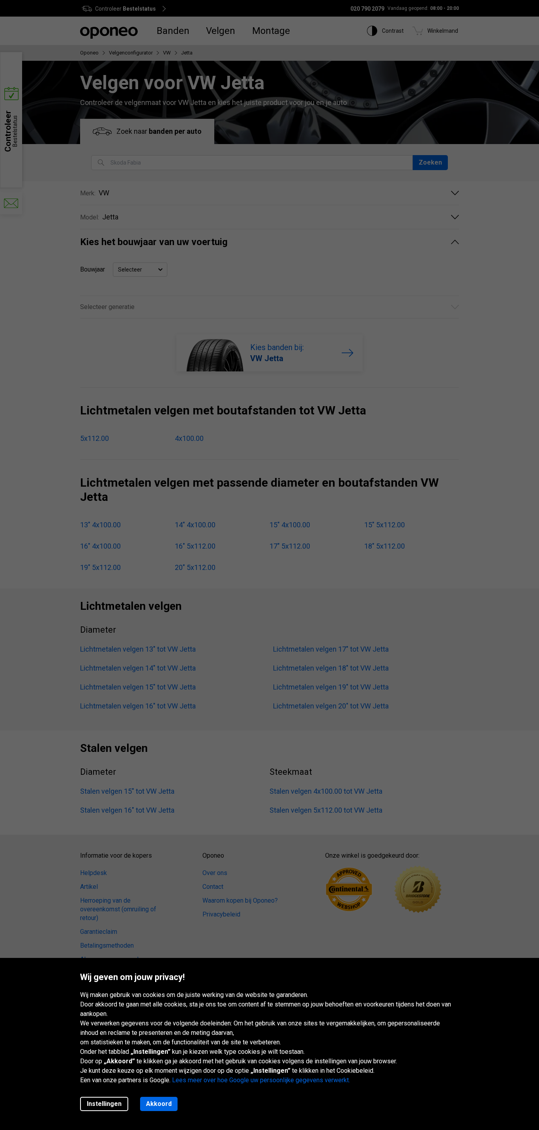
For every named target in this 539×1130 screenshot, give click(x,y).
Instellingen (104, 1104)
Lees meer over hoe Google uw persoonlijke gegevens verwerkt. (261, 1080)
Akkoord (159, 1104)
